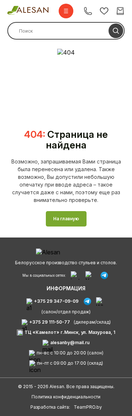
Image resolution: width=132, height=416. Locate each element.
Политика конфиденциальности (66, 397)
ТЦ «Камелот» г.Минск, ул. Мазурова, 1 (70, 332)
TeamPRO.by (88, 407)
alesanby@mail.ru (69, 342)
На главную (66, 218)
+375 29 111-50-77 (49, 322)
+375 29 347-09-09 (56, 301)
